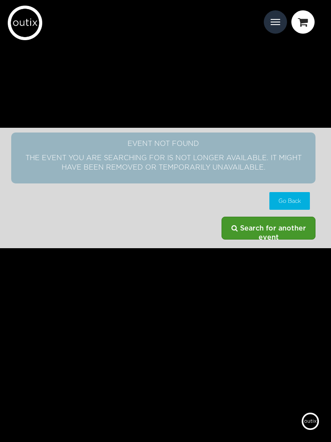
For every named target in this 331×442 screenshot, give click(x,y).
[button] (289, 201)
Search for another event (272, 232)
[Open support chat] (310, 421)
